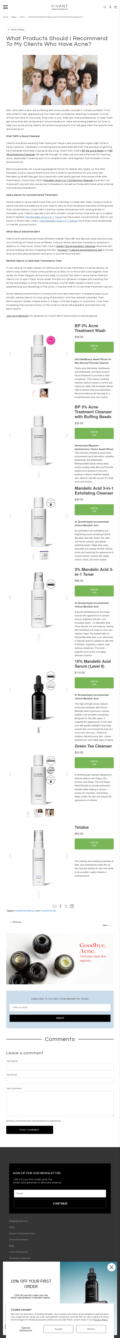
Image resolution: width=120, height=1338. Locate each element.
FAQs (11, 1227)
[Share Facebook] (60, 906)
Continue (60, 1203)
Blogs (14, 17)
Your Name (12, 1061)
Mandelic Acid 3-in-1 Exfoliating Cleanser (68, 180)
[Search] (105, 7)
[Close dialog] (111, 1267)
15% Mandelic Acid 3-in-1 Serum (58, 221)
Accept (58, 1329)
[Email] (54, 906)
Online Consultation (18, 1240)
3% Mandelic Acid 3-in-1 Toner (43, 217)
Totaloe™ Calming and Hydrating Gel (79, 250)
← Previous (15, 922)
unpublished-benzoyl (24, 911)
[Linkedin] (72, 906)
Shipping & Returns (18, 1221)
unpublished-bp (48, 911)
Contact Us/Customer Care (22, 1233)
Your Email (11, 1075)
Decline (91, 1329)
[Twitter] (66, 906)
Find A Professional (18, 1252)
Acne (22, 17)
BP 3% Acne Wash (93, 150)
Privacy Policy (100, 1320)
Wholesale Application (20, 1258)
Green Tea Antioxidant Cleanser (76, 246)
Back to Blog (17, 30)
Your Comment (14, 1088)
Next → (107, 925)
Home (5, 17)
